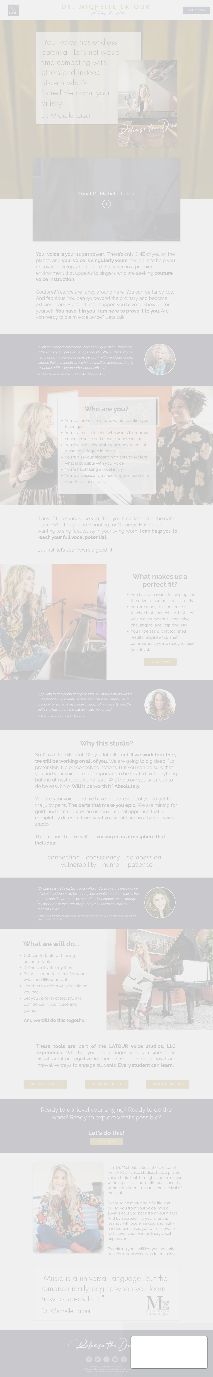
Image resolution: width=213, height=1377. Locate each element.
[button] (203, 1341)
